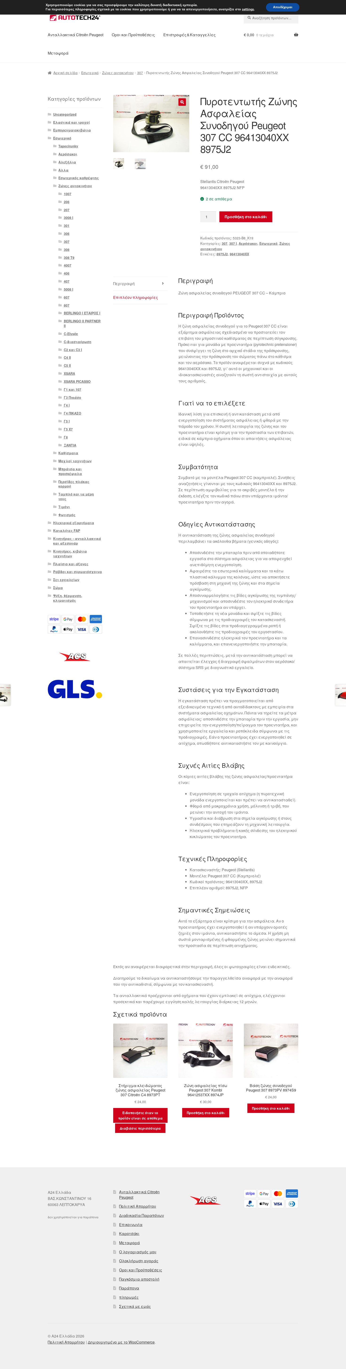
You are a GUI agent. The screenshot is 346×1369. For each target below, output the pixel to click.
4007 (67, 265)
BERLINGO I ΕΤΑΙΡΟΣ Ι (82, 313)
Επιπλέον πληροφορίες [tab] (135, 297)
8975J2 (222, 254)
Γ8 (66, 437)
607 (66, 297)
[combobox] (271, 18)
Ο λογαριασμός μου (137, 1251)
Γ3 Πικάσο (72, 397)
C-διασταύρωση (77, 341)
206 (66, 201)
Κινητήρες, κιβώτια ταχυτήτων (70, 553)
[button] (182, 102)
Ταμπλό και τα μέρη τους (76, 496)
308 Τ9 (69, 257)
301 (66, 225)
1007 (67, 193)
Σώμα (58, 587)
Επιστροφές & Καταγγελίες (189, 34)
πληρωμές (129, 1297)
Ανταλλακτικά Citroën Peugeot (75, 34)
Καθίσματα (68, 453)
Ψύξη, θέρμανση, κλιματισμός (67, 598)
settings (248, 9)
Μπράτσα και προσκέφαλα (70, 471)
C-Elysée (71, 333)
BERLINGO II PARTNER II (82, 323)
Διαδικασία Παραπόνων (141, 1215)
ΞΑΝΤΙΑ (70, 445)
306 (66, 233)
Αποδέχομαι (282, 7)
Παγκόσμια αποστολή (139, 1279)
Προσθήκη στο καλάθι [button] (206, 1112)
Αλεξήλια (67, 162)
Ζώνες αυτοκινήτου (118, 72)
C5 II (67, 365)
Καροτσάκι (129, 1233)
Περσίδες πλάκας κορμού (73, 484)
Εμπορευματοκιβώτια (72, 130)
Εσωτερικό (90, 72)
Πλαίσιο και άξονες (71, 564)
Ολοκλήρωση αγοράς (138, 1260)
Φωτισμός (67, 514)
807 (66, 305)
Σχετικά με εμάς (135, 1306)
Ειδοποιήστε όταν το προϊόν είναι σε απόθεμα (140, 1115)
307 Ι (233, 243)
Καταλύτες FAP (66, 530)
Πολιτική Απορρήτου (137, 1206)
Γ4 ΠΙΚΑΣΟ (72, 413)
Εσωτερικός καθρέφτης (78, 177)
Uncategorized (64, 114)
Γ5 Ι (67, 421)
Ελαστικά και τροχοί (71, 122)
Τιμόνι (64, 506)
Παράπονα (129, 1288)
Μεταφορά (58, 53)
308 (66, 249)
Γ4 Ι (67, 405)
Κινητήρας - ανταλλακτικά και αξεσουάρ (77, 541)
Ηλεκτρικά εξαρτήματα (73, 522)
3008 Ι (68, 217)
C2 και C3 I (73, 349)
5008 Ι (68, 289)
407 (66, 281)
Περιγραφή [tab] (124, 283)
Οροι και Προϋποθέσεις (133, 34)
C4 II (67, 357)
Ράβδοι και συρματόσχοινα (77, 571)
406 (66, 273)
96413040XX (239, 254)
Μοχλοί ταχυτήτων (75, 461)
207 (66, 209)
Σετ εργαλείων (66, 579)
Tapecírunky (68, 146)
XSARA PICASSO (77, 381)
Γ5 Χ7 (68, 429)
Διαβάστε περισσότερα (140, 1128)
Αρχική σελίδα (65, 72)
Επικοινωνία (130, 1224)
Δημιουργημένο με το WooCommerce (121, 1342)
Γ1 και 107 (72, 389)
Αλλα (63, 170)
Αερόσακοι (248, 243)
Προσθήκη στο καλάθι (246, 216)
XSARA (69, 373)
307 (140, 72)
